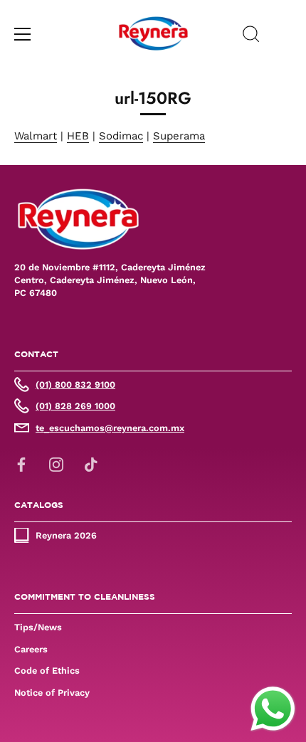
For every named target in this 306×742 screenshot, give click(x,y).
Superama (179, 135)
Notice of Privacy (52, 692)
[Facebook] (21, 463)
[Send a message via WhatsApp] (273, 709)
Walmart (35, 135)
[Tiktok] (91, 463)
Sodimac (121, 135)
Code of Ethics (47, 670)
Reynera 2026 (66, 535)
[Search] (251, 36)
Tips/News (38, 627)
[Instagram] (56, 463)
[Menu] (22, 34)
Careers (31, 649)
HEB (78, 135)
